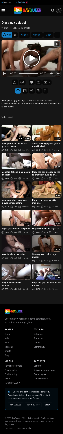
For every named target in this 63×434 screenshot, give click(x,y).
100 (15, 82)
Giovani (36, 35)
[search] (52, 10)
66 (22, 82)
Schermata (25, 91)
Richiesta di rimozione (44, 370)
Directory (7, 2)
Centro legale (40, 374)
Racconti (9, 347)
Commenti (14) (39, 91)
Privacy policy (11, 370)
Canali (37, 342)
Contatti (37, 366)
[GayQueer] (14, 311)
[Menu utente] (58, 10)
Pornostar (38, 338)
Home (7, 334)
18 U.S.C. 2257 (33, 405)
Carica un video (41, 378)
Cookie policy (11, 374)
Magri (48, 35)
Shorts (8, 351)
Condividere (32, 91)
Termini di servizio (13, 366)
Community (39, 347)
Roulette (22, 2)
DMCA (8, 378)
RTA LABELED (15, 405)
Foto (7, 342)
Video (7, 338)
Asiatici (24, 35)
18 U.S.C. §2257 (12, 383)
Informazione (18, 91)
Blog (7, 355)
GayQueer (15, 418)
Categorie (38, 334)
